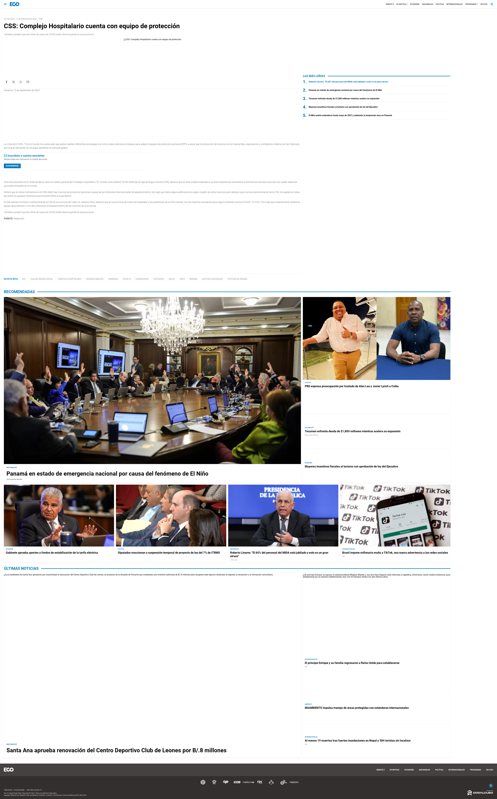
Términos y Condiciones (14, 790)
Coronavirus (142, 279)
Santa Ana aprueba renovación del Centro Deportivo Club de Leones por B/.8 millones (116, 750)
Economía (414, 4)
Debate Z (390, 4)
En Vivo (484, 4)
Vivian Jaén (233, 560)
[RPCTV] (214, 784)
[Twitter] (13, 82)
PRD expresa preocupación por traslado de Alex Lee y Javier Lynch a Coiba (352, 386)
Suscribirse (12, 166)
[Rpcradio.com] (260, 784)
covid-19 (127, 279)
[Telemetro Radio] (282, 784)
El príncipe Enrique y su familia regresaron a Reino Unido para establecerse (352, 663)
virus (182, 279)
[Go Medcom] (248, 784)
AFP (343, 557)
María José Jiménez (311, 435)
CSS (23, 279)
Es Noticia (401, 4)
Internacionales (454, 4)
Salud (172, 279)
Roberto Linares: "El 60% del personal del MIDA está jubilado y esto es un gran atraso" (348, 81)
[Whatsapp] (20, 82)
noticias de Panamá (237, 279)
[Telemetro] (203, 784)
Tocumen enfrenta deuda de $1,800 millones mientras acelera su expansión (344, 98)
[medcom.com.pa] (294, 784)
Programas (470, 4)
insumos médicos (95, 279)
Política (440, 4)
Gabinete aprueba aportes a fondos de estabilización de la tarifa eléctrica (52, 552)
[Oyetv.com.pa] (225, 784)
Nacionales (427, 4)
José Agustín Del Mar (14, 479)
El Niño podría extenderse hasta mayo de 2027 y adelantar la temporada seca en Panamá (350, 115)
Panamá (193, 279)
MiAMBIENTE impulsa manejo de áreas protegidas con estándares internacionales (357, 707)
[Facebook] (6, 82)
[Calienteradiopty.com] (271, 784)
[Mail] (28, 82)
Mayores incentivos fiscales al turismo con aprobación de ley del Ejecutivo (343, 107)
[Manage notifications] (491, 785)
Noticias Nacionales (212, 279)
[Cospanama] (237, 784)
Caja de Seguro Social (41, 279)
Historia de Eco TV (34, 790)
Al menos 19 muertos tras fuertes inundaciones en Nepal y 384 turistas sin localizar (358, 740)
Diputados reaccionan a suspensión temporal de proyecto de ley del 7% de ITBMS (169, 552)
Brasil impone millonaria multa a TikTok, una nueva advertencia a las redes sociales (395, 552)
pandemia (113, 279)
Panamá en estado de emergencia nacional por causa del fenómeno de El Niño (345, 90)
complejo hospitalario (69, 279)
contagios (158, 279)
